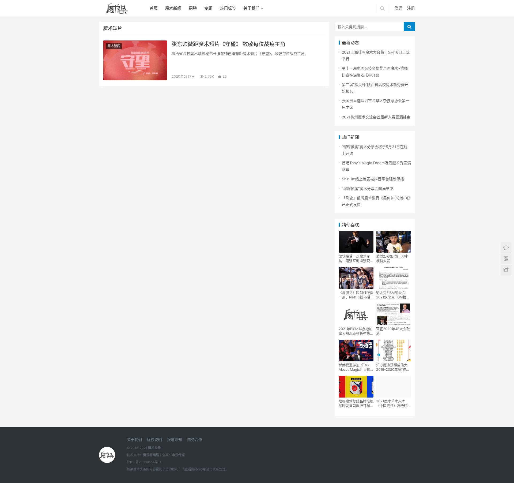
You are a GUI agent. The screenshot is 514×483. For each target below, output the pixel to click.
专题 (208, 8)
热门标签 (228, 8)
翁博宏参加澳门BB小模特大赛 (392, 258)
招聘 (193, 8)
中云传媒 (178, 455)
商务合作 (194, 439)
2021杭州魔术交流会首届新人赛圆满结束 (376, 117)
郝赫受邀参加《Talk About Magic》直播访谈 (354, 367)
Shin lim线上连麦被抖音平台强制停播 (373, 179)
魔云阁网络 (151, 455)
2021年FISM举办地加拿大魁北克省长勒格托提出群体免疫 (356, 331)
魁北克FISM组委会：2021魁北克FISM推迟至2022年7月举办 (393, 294)
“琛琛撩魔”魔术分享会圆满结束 (367, 188)
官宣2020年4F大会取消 (393, 331)
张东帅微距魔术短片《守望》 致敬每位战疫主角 (228, 44)
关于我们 (251, 8)
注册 (411, 8)
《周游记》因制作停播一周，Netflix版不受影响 (356, 294)
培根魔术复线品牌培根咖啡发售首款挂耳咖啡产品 (356, 403)
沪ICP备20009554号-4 (144, 462)
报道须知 (174, 439)
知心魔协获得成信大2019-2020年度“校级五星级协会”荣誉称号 (393, 367)
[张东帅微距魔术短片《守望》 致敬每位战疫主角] (135, 60)
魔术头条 (154, 448)
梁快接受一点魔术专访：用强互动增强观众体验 (356, 258)
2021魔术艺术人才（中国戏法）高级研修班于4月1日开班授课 (393, 403)
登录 (399, 8)
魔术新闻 (173, 8)
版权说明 (154, 439)
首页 (154, 8)
